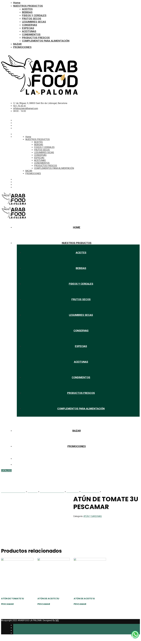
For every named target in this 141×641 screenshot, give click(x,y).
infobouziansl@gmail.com (25, 108)
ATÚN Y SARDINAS (92, 516)
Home (16, 2)
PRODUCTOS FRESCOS (36, 37)
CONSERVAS (29, 25)
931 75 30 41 (19, 106)
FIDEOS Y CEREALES (34, 15)
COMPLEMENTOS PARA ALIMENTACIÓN (45, 40)
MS (57, 620)
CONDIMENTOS (31, 34)
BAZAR (17, 44)
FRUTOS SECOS (31, 18)
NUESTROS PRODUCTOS (28, 5)
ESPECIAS (28, 28)
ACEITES (27, 9)
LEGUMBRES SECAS (34, 21)
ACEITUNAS (29, 31)
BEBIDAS (27, 12)
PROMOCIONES (22, 47)
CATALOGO (6, 470)
